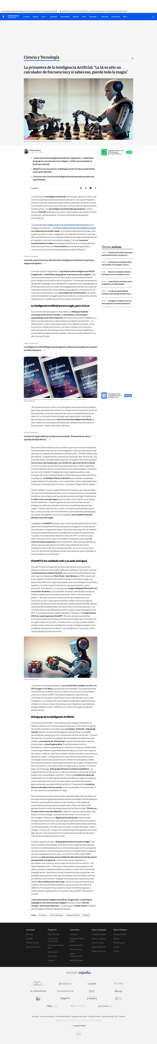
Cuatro (116, 947)
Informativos (42, 915)
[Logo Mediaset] (78, 974)
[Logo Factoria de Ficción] (65, 991)
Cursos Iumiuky (98, 943)
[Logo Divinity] (119, 983)
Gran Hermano (54, 934)
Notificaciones (76, 949)
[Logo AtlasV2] (51, 1006)
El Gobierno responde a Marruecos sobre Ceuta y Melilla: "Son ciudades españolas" (30, 11)
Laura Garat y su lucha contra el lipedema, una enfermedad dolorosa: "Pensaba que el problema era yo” (95, 11)
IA (132, 58)
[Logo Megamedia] (79, 1025)
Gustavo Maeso (35, 150)
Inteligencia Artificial (73, 915)
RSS (116, 1016)
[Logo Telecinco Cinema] (92, 999)
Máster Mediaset (76, 960)
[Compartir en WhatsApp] (81, 188)
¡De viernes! (52, 956)
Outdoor (51, 960)
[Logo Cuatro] (92, 983)
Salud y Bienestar (98, 951)
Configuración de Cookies (79, 1016)
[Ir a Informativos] (13, 16)
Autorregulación (76, 945)
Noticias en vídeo (33, 947)
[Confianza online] (78, 1036)
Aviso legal (35, 1016)
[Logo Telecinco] (65, 983)
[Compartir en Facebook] (95, 188)
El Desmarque (119, 943)
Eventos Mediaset (99, 947)
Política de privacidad (62, 1016)
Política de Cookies (94, 1016)
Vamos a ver (52, 952)
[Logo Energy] (119, 991)
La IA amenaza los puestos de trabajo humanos (74, 228)
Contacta (74, 934)
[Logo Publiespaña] (78, 1006)
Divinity (116, 951)
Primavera (86, 915)
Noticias (29, 934)
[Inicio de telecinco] (3, 16)
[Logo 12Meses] (118, 998)
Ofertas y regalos (99, 938)
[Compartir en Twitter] (86, 188)
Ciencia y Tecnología (41, 57)
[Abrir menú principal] (153, 16)
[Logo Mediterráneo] (105, 1006)
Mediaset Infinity (120, 934)
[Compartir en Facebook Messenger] (90, 188)
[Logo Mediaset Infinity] (38, 983)
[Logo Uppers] (65, 998)
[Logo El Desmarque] (38, 991)
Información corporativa (47, 1016)
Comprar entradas (99, 934)
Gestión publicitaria (108, 1016)
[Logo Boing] (92, 991)
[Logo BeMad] (38, 998)
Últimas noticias (32, 943)
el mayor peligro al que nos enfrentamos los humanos (63, 225)
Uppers (116, 938)
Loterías (29, 938)
